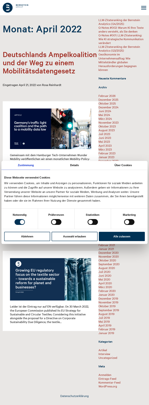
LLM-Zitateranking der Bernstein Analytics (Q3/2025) (119, 48)
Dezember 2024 (108, 107)
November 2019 (108, 302)
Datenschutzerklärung (74, 396)
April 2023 (105, 145)
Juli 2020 (104, 272)
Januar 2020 (106, 294)
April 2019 (104, 325)
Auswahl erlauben (74, 236)
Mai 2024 (104, 115)
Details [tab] (74, 165)
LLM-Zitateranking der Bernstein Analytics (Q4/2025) (119, 22)
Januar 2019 (106, 333)
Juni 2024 (104, 111)
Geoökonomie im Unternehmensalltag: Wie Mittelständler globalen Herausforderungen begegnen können (117, 61)
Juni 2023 (104, 138)
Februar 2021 (106, 245)
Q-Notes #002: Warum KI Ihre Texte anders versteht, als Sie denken (121, 29)
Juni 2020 (104, 275)
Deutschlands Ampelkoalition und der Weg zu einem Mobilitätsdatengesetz (50, 62)
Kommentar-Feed (109, 382)
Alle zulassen (121, 236)
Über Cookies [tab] (123, 165)
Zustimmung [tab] (26, 165)
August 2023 (106, 130)
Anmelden (104, 375)
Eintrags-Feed (107, 378)
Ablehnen (27, 236)
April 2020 (105, 283)
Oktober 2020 (107, 260)
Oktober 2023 (107, 126)
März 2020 (105, 287)
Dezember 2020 (108, 252)
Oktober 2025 (107, 103)
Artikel (102, 350)
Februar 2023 (106, 153)
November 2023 (108, 122)
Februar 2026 (107, 96)
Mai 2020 (104, 279)
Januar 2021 (106, 249)
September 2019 (108, 310)
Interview (104, 354)
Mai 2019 (104, 321)
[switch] (56, 222)
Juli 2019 (104, 318)
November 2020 (108, 256)
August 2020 (106, 268)
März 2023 (105, 149)
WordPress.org (107, 386)
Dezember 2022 (108, 161)
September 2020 (109, 264)
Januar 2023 (106, 157)
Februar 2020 (107, 291)
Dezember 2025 (108, 99)
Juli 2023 (104, 134)
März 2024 (105, 119)
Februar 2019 (106, 329)
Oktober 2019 (107, 306)
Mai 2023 (104, 141)
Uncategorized (107, 358)
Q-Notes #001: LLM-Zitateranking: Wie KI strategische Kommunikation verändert (121, 39)
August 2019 (106, 314)
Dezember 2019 (108, 298)
